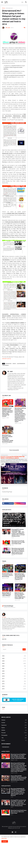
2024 (14, 661)
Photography (14, 735)
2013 (14, 688)
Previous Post (5, 455)
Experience (14, 725)
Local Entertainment (21, 363)
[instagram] (15, 832)
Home (3, 8)
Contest (14, 722)
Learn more (4, 838)
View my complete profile (7, 629)
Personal (14, 732)
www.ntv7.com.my (6, 358)
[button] (2, 2)
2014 (14, 686)
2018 (14, 676)
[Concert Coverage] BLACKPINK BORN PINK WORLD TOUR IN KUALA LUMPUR (12, 457)
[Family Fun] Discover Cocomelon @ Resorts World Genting (7, 575)
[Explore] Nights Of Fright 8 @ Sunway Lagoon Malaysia (6, 594)
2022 (14, 666)
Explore (14, 727)
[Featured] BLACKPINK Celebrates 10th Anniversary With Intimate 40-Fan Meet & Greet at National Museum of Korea (19, 778)
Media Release (6, 365)
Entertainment (9, 8)
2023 (14, 663)
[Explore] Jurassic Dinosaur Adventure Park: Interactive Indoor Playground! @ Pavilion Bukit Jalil (20, 595)
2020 (14, 671)
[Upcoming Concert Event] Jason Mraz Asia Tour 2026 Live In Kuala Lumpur (18, 542)
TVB (14, 737)
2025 (14, 658)
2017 (14, 678)
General (14, 363)
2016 (14, 681)
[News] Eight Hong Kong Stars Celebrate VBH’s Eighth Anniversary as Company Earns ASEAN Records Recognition (7, 439)
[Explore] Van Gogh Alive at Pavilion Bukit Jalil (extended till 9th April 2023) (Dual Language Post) (20, 576)
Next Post (24, 455)
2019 (14, 673)
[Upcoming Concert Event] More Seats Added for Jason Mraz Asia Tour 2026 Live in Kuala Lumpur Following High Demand (7, 412)
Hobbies (14, 730)
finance (14, 740)
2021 (14, 668)
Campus (14, 720)
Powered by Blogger (8, 605)
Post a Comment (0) (14, 450)
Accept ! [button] (5, 841)
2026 (14, 655)
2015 (14, 683)
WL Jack (10, 371)
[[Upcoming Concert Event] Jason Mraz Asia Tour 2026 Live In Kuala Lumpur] (6, 543)
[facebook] (12, 832)
